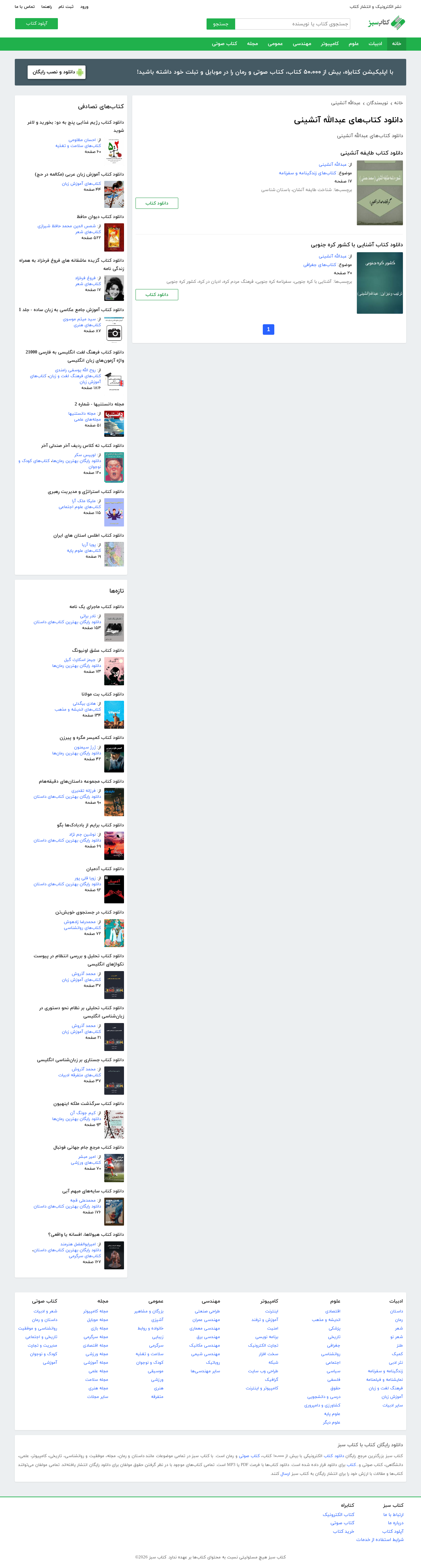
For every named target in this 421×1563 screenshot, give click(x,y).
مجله (252, 43)
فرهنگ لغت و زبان (386, 1388)
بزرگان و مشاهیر (148, 1311)
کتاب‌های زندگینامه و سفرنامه (307, 173)
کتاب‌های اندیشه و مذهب (78, 710)
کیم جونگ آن (83, 1113)
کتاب (351, 1465)
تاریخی (334, 1337)
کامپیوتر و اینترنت (262, 1388)
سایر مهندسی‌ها (205, 1371)
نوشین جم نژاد (82, 835)
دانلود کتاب (156, 203)
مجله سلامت (96, 1380)
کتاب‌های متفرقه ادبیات (79, 1075)
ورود (84, 7)
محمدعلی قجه (83, 1201)
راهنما (46, 7)
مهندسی (302, 43)
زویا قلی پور (85, 878)
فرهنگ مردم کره (238, 282)
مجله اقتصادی (95, 1346)
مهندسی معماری (204, 1328)
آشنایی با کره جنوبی (313, 282)
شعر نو (396, 1337)
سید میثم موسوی (79, 319)
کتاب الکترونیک (338, 1515)
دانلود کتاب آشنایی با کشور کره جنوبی (357, 245)
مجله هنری (98, 1388)
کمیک (397, 1354)
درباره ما (396, 1523)
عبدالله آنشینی (333, 164)
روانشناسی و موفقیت (37, 1328)
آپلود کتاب (36, 23)
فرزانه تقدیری (83, 791)
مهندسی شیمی (205, 1354)
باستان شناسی (275, 190)
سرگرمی (156, 1346)
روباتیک (213, 1363)
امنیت (272, 1328)
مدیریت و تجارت (42, 1346)
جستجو (221, 24)
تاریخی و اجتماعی (41, 1337)
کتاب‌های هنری (87, 325)
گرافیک (271, 1380)
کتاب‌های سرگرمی (85, 1256)
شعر (399, 1328)
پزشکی (334, 1328)
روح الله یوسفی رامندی (75, 370)
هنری (158, 1388)
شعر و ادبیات (45, 1311)
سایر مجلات (97, 1397)
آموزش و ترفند (265, 1320)
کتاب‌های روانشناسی (82, 928)
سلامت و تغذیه (149, 1354)
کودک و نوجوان (149, 1363)
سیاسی (333, 1371)
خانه (396, 43)
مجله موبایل (97, 1320)
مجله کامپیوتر (95, 1311)
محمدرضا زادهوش (80, 922)
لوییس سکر (85, 455)
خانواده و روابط (150, 1328)
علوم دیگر (331, 1423)
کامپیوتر (330, 43)
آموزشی (50, 1363)
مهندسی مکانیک (204, 1346)
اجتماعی (333, 1363)
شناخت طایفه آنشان (312, 190)
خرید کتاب (343, 1531)
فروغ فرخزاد (85, 278)
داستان (396, 1311)
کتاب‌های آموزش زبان (81, 184)
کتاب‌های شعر (88, 232)
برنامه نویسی (266, 1337)
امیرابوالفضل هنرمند (78, 1244)
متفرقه (157, 1397)
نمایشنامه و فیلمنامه (384, 1380)
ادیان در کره (210, 282)
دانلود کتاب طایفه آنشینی (371, 153)
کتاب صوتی (224, 43)
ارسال (285, 1474)
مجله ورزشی (97, 1354)
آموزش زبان (392, 1397)
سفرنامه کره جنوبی (273, 282)
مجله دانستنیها (82, 414)
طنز (400, 1346)
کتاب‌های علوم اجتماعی (80, 507)
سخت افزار (268, 1354)
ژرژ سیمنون (85, 747)
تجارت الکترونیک (263, 1346)
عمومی (275, 43)
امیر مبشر (87, 1157)
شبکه (273, 1363)
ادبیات (375, 43)
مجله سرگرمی (96, 1337)
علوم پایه (332, 1414)
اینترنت (271, 1311)
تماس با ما (25, 7)
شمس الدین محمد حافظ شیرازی (66, 226)
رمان (399, 1320)
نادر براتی (88, 616)
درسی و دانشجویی (323, 1397)
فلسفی (333, 1380)
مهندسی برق (208, 1337)
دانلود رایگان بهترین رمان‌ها (76, 461)
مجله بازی (99, 1328)
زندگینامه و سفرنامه (385, 1371)
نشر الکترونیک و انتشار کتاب (375, 7)
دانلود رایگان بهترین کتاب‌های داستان (67, 622)
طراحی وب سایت (263, 1371)
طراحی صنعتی (207, 1311)
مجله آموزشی (96, 1363)
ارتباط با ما (393, 1515)
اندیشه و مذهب (326, 1320)
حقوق (335, 1388)
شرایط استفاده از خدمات (380, 1540)
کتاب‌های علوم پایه (84, 551)
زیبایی (157, 1337)
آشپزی (157, 1320)
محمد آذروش (84, 974)
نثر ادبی (396, 1363)
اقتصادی (332, 1311)
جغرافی (333, 1346)
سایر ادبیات (393, 1405)
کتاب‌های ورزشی (86, 1163)
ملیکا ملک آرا (84, 501)
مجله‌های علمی (87, 420)
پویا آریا (89, 545)
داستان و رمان (44, 1320)
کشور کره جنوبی (181, 282)
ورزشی (157, 1380)
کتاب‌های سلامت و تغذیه (78, 146)
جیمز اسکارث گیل (80, 660)
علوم (354, 43)
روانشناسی (330, 1354)
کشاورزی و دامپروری (322, 1405)
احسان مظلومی (82, 140)
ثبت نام (66, 7)
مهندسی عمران (206, 1320)
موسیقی (155, 1371)
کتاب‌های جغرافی (319, 265)
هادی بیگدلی (84, 704)
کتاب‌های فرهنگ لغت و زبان (75, 376)
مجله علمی (98, 1371)
